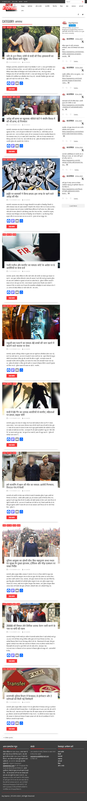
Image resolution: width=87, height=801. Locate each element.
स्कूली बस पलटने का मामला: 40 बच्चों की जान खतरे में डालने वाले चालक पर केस (30, 344)
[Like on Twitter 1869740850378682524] (71, 61)
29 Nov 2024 (79, 176)
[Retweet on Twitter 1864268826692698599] (67, 141)
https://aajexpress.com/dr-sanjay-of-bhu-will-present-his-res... (72, 162)
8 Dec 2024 (78, 94)
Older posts (9, 738)
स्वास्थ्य (74, 6)
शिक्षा (61, 6)
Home (22, 6)
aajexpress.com (9, 766)
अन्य (22, 10)
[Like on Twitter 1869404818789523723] (71, 88)
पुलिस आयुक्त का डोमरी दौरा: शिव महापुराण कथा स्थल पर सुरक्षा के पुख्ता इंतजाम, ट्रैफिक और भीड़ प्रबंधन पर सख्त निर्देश (30, 563)
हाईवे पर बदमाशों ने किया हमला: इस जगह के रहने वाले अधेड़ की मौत (30, 195)
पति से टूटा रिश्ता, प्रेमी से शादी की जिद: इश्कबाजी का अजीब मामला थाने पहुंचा (29, 57)
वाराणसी (25, 1)
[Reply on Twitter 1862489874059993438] (63, 198)
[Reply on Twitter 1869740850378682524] (63, 61)
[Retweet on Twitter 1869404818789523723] (67, 88)
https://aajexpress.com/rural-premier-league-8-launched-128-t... (72, 80)
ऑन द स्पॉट (15, 1)
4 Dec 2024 (78, 121)
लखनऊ (60, 759)
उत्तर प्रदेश (61, 752)
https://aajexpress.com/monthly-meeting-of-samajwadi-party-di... (73, 107)
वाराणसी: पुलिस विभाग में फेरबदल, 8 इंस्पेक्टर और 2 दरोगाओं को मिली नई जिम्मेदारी (29, 697)
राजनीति (47, 6)
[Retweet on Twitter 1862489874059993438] (67, 198)
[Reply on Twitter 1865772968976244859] (63, 114)
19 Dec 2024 (79, 39)
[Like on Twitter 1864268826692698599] (71, 141)
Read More (12, 89)
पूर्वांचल (14, 97)
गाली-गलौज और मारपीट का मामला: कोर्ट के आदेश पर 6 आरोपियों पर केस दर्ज (30, 266)
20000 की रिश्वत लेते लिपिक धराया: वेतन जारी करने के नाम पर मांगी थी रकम (30, 627)
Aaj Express (70, 38)
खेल (67, 6)
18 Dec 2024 (79, 67)
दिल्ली (59, 754)
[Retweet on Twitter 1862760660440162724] (67, 170)
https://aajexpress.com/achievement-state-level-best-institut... (73, 132)
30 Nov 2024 (79, 147)
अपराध (4, 27)
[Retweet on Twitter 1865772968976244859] (67, 114)
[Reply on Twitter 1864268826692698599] (63, 141)
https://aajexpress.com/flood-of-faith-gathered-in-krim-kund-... (72, 191)
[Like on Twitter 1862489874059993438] (71, 198)
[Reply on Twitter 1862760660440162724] (63, 170)
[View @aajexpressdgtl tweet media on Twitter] (69, 56)
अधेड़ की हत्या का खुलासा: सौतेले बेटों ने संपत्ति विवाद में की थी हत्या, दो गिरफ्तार (30, 119)
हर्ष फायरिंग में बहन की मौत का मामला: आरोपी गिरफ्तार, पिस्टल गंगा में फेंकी (30, 486)
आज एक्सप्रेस (27, 62)
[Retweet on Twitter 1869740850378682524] (67, 61)
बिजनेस (55, 6)
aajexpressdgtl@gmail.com (39, 756)
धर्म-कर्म (81, 6)
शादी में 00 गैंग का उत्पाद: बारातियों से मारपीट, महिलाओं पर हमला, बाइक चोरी (30, 413)
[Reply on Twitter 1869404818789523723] (63, 88)
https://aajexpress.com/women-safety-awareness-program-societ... (73, 54)
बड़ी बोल (20, 1)
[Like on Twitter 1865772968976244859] (71, 114)
